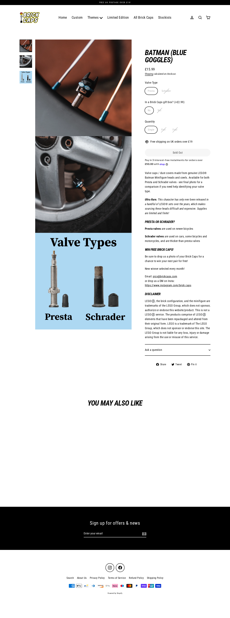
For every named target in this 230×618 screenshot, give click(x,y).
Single (151, 129)
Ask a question (153, 350)
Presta (151, 91)
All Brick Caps (143, 17)
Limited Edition (118, 17)
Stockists (164, 17)
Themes (93, 17)
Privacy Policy (97, 577)
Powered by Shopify (115, 593)
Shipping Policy (155, 577)
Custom (77, 17)
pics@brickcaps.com (165, 276)
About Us (82, 577)
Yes (159, 110)
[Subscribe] (143, 533)
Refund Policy (136, 577)
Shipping (149, 73)
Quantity (150, 121)
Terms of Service (117, 577)
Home (63, 17)
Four (175, 129)
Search (70, 577)
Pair (163, 129)
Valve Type (151, 82)
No (149, 110)
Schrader (166, 91)
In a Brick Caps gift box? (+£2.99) (164, 102)
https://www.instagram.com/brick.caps (168, 285)
